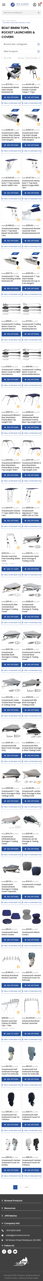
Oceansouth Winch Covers (31, 933)
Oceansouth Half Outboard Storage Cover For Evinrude (10, 1071)
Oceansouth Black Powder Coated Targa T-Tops (30, 89)
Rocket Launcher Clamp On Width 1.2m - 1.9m (9, 1023)
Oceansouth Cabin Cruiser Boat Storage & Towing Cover (11, 702)
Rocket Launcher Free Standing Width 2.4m (11, 558)
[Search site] (38, 12)
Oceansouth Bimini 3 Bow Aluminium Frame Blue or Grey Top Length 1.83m (11, 466)
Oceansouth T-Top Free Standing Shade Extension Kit (11, 278)
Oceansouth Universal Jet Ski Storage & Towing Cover (30, 840)
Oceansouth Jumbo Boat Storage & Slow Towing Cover (31, 793)
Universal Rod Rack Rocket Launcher (31, 1022)
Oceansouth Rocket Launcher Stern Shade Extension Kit (31, 230)
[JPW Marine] (19, 4)
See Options (12, 97)
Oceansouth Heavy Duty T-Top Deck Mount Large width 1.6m (31, 184)
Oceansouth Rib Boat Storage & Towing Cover (29, 702)
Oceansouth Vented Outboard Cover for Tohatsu (31, 1162)
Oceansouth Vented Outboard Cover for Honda (11, 1162)
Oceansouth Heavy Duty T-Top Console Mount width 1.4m (11, 183)
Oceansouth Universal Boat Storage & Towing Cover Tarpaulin (10, 888)
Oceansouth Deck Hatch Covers (10, 933)
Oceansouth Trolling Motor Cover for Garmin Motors (11, 326)
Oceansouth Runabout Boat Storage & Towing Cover (30, 608)
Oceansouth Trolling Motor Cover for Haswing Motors (31, 326)
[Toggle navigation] (4, 5)
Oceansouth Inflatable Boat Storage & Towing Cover (10, 840)
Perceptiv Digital (32, 1278)
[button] (39, 5)
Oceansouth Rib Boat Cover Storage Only (11, 748)
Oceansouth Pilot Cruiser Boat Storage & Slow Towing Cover (31, 748)
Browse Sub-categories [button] (15, 44)
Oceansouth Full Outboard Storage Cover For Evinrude (30, 1071)
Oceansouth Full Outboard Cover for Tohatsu (11, 1117)
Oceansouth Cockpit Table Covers (31, 885)
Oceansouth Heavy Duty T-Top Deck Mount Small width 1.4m (10, 232)
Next (26, 1187)
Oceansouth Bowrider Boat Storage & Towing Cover (10, 656)
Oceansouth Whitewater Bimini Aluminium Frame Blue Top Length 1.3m (31, 418)
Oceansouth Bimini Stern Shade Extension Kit (10, 89)
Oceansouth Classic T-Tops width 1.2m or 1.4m (11, 513)
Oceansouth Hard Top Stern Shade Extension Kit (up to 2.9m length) (31, 136)
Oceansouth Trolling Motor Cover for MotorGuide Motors (31, 372)
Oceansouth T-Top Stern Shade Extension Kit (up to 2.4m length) (31, 280)
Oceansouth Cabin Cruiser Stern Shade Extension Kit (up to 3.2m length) (11, 136)
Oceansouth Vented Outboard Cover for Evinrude (31, 977)
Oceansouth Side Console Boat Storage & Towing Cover (10, 608)
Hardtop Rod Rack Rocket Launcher (10, 976)
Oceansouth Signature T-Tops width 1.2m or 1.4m (30, 513)
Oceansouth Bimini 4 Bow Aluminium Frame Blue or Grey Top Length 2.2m (31, 466)
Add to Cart (13, 569)
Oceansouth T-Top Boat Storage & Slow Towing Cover (11, 793)
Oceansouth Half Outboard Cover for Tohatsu (31, 1117)
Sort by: (21, 58)
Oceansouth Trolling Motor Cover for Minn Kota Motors (11, 372)
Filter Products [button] (11, 51)
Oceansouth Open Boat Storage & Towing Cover (30, 558)
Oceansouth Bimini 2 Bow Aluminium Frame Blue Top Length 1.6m (11, 418)
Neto (15, 1278)
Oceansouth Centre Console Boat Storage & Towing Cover (31, 656)
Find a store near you (12, 103)
